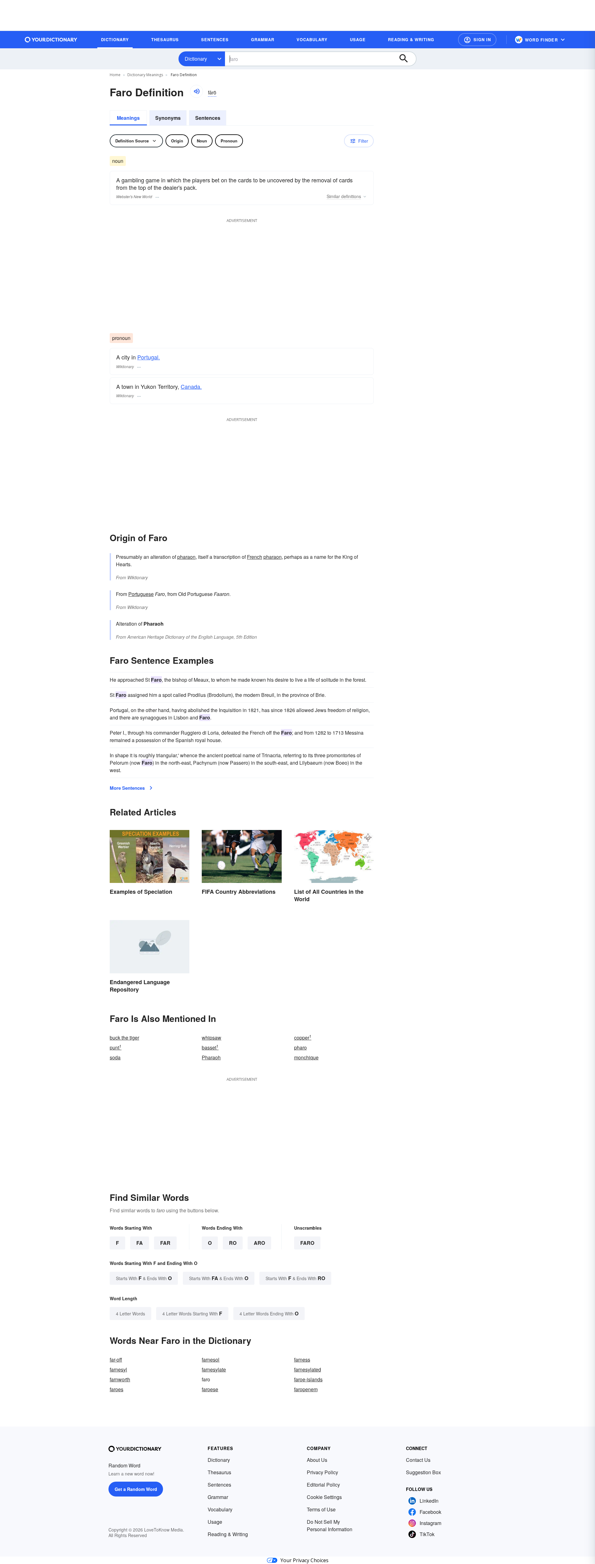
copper (302, 1037)
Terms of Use (321, 1509)
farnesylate (214, 1369)
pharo (300, 1047)
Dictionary (196, 58)
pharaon (186, 556)
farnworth (120, 1379)
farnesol (210, 1359)
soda (115, 1057)
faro (307, 1242)
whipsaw (211, 1037)
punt (115, 1047)
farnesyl (118, 1369)
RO (232, 1242)
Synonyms (168, 117)
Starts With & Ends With (144, 1278)
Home (115, 74)
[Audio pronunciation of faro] (196, 91)
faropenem (306, 1389)
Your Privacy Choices (304, 1560)
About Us (317, 1459)
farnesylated (307, 1369)
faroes (116, 1389)
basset (210, 1047)
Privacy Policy (322, 1472)
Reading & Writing (228, 1534)
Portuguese (141, 593)
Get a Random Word (136, 1489)
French (254, 556)
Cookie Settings (324, 1497)
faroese (210, 1389)
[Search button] (406, 59)
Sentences (207, 117)
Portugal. (148, 357)
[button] (477, 39)
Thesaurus (219, 1472)
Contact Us (418, 1459)
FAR (165, 1242)
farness (302, 1359)
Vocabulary (220, 1509)
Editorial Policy (323, 1484)
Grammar (218, 1497)
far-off (116, 1359)
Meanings (128, 117)
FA (139, 1242)
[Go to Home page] (51, 39)
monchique (306, 1057)
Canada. (191, 386)
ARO (259, 1242)
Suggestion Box (423, 1472)
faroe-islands (308, 1379)
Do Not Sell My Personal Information (329, 1525)
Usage (215, 1521)
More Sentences (127, 787)
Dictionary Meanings (145, 74)
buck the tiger (124, 1037)
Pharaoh (211, 1057)
